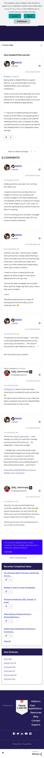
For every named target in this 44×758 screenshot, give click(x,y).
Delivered (8, 679)
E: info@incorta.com (7, 705)
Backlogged (9, 675)
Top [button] (3, 752)
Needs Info (8, 663)
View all (7, 641)
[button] (15, 16)
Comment (8, 552)
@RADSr (9, 389)
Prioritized (8, 671)
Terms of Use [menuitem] (17, 744)
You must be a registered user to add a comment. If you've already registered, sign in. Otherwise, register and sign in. (21, 545)
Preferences (22, 21)
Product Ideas (8, 45)
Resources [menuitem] (35, 712)
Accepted (15, 77)
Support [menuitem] (36, 724)
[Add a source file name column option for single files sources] (35, 151)
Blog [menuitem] (35, 716)
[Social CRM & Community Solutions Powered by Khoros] (37, 753)
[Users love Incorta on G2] (22, 707)
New (6, 659)
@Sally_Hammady (21, 436)
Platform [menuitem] (36, 701)
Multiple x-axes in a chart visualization (19, 587)
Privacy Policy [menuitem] (26, 744)
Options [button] (41, 45)
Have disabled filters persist (17, 55)
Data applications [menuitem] (35, 707)
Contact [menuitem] (36, 720)
